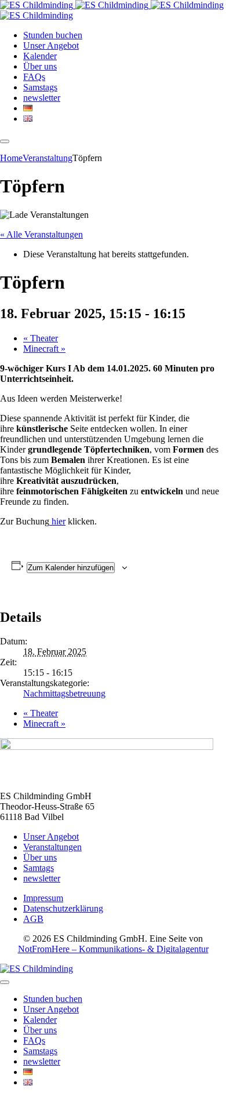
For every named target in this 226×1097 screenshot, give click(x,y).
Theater (40, 338)
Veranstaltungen (52, 847)
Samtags (38, 868)
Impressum (43, 898)
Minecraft (44, 348)
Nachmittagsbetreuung (64, 693)
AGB (33, 919)
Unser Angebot (51, 836)
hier (57, 521)
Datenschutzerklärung (63, 908)
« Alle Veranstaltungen (41, 234)
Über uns (40, 857)
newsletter (41, 878)
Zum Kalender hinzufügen (71, 567)
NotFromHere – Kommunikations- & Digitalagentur (113, 949)
